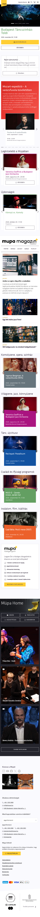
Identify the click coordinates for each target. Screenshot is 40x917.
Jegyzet (19, 249)
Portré (6, 249)
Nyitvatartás (7, 837)
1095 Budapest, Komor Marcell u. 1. (15, 808)
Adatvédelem (6, 860)
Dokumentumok (7, 869)
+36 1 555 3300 (8, 828)
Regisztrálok (12, 853)
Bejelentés (5, 872)
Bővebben (20, 48)
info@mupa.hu (8, 805)
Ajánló (26, 249)
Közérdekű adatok (7, 866)
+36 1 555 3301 (21, 828)
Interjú (13, 249)
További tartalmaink (20, 749)
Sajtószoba (5, 875)
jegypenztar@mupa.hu (11, 831)
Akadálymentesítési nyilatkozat (12, 863)
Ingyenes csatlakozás (15, 584)
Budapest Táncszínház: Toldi (17, 31)
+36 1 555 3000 (8, 802)
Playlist (33, 249)
